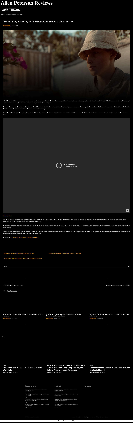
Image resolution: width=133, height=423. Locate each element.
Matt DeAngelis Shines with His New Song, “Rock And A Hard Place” (65, 253)
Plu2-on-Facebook (33, 237)
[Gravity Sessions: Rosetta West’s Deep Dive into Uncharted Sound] (109, 356)
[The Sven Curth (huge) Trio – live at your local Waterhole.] (23, 356)
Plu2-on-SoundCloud (24, 237)
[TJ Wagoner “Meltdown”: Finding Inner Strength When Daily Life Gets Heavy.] (110, 303)
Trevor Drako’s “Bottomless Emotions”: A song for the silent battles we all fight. (23, 258)
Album (5, 365)
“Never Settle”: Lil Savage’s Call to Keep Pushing (13, 285)
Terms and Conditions (63, 420)
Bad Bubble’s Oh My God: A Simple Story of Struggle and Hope (19, 253)
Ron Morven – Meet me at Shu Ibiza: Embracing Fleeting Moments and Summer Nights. (63, 315)
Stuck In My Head (7, 216)
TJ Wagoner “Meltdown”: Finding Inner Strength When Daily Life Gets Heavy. (109, 315)
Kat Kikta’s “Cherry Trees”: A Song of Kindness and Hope (118, 285)
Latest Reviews (6, 25)
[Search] (128, 266)
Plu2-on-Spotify (14, 237)
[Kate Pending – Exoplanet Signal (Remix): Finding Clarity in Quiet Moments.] (23, 303)
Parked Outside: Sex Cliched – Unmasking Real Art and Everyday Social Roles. (36, 389)
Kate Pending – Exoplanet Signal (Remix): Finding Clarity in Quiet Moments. (22, 315)
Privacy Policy (72, 420)
